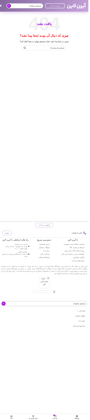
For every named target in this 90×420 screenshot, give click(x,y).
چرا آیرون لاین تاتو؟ (79, 326)
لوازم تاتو (82, 311)
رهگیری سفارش (80, 316)
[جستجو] (9, 6)
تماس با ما (82, 321)
